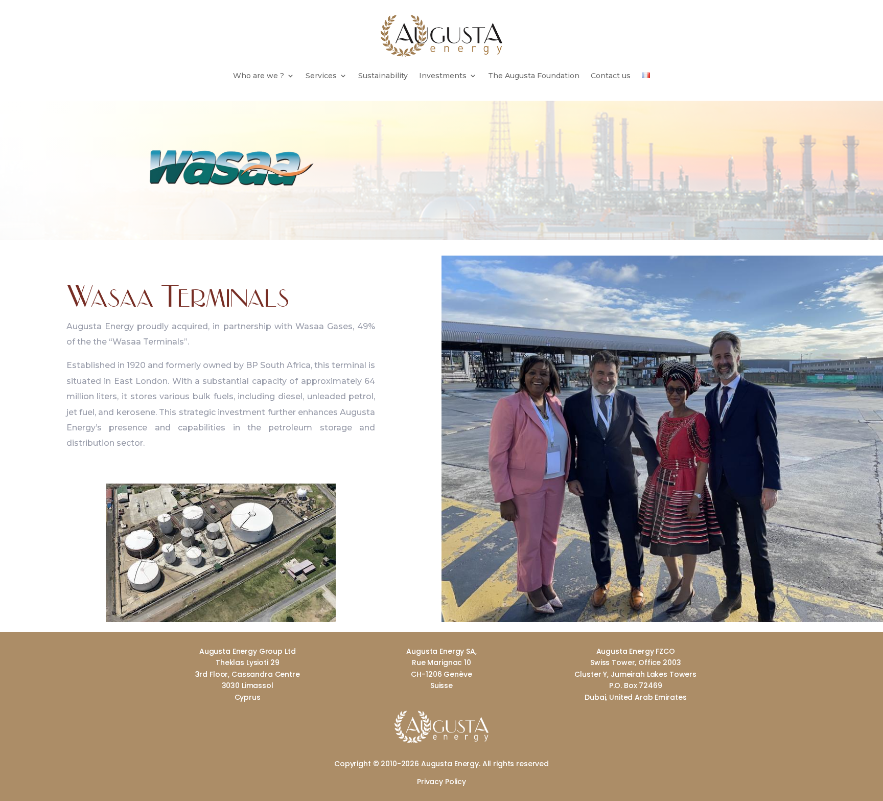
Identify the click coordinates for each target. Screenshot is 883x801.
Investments (443, 76)
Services (321, 76)
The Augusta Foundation (533, 76)
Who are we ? (258, 76)
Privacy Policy (441, 781)
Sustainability (383, 76)
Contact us (611, 76)
